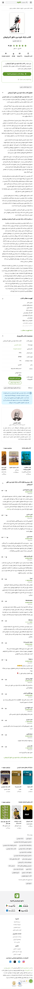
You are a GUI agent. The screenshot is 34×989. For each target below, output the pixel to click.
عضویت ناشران (17, 949)
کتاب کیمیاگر (29, 821)
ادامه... (8, 509)
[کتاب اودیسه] (16, 777)
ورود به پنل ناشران (17, 951)
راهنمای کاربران (17, 939)
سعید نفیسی (17, 345)
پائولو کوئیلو (29, 824)
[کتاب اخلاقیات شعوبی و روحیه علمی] (26, 458)
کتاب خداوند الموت (14, 467)
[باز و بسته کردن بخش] (3, 93)
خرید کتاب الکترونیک (14, 378)
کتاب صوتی (10, 968)
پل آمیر (17, 470)
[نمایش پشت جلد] (12, 31)
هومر (31, 789)
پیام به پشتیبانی (17, 937)
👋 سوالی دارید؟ (23, 981)
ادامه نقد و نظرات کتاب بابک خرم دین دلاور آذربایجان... (17, 757)
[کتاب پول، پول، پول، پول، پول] (5, 812)
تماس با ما (17, 942)
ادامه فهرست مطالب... (26, 330)
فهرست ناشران (17, 954)
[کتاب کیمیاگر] (27, 812)
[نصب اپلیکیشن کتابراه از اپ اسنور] (23, 911)
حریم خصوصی (17, 927)
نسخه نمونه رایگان (15, 383)
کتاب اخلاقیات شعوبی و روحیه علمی (27, 468)
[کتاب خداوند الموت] (14, 458)
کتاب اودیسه (18, 787)
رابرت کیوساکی (18, 826)
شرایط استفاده (17, 924)
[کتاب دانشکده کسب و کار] (16, 812)
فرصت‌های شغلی (17, 930)
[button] (17, 23)
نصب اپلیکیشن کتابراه (25, 968)
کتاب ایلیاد (29, 787)
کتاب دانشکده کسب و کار (17, 822)
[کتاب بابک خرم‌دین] (5, 777)
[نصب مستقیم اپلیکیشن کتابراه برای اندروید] (23, 906)
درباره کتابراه (17, 922)
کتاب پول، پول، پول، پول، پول (5, 822)
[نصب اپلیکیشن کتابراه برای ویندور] (11, 911)
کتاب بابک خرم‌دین (5, 787)
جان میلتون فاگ (6, 826)
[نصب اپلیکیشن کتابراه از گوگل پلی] (11, 906)
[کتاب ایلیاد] (27, 777)
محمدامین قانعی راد (26, 472)
